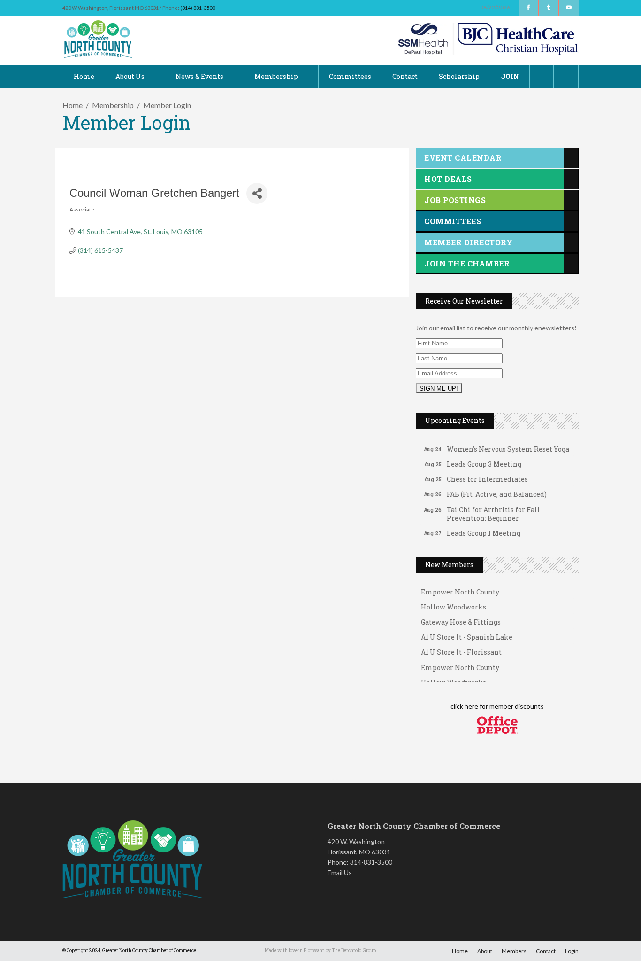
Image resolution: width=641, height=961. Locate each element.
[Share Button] (256, 193)
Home (72, 105)
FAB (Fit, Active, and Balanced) (497, 488)
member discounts (516, 706)
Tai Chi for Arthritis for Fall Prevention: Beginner (493, 508)
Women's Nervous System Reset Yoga (508, 443)
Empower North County (460, 587)
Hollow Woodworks (453, 602)
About (484, 950)
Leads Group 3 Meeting (484, 458)
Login (572, 950)
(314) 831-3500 (197, 8)
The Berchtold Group (354, 950)
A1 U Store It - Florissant (461, 647)
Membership (113, 105)
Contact (546, 950)
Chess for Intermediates (487, 473)
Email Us (340, 872)
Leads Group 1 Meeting (483, 527)
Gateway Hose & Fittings (461, 617)
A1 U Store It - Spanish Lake (466, 632)
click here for (469, 706)
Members (514, 950)
